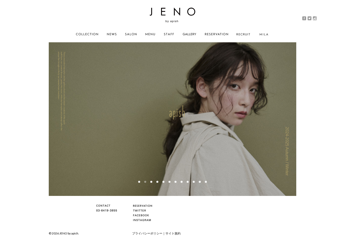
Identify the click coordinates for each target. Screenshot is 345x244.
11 (200, 182)
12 (206, 182)
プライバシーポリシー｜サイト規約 (156, 233)
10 (194, 182)
